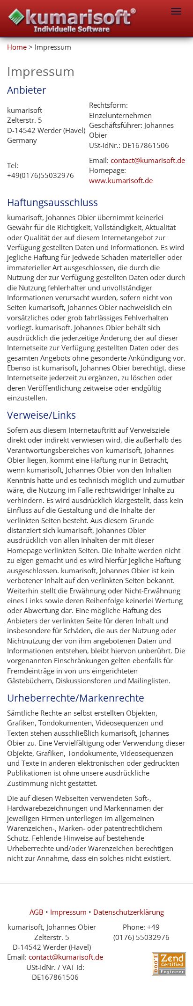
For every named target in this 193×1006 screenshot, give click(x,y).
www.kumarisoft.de (121, 180)
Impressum (68, 912)
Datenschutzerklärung (128, 912)
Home (17, 47)
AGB (37, 912)
